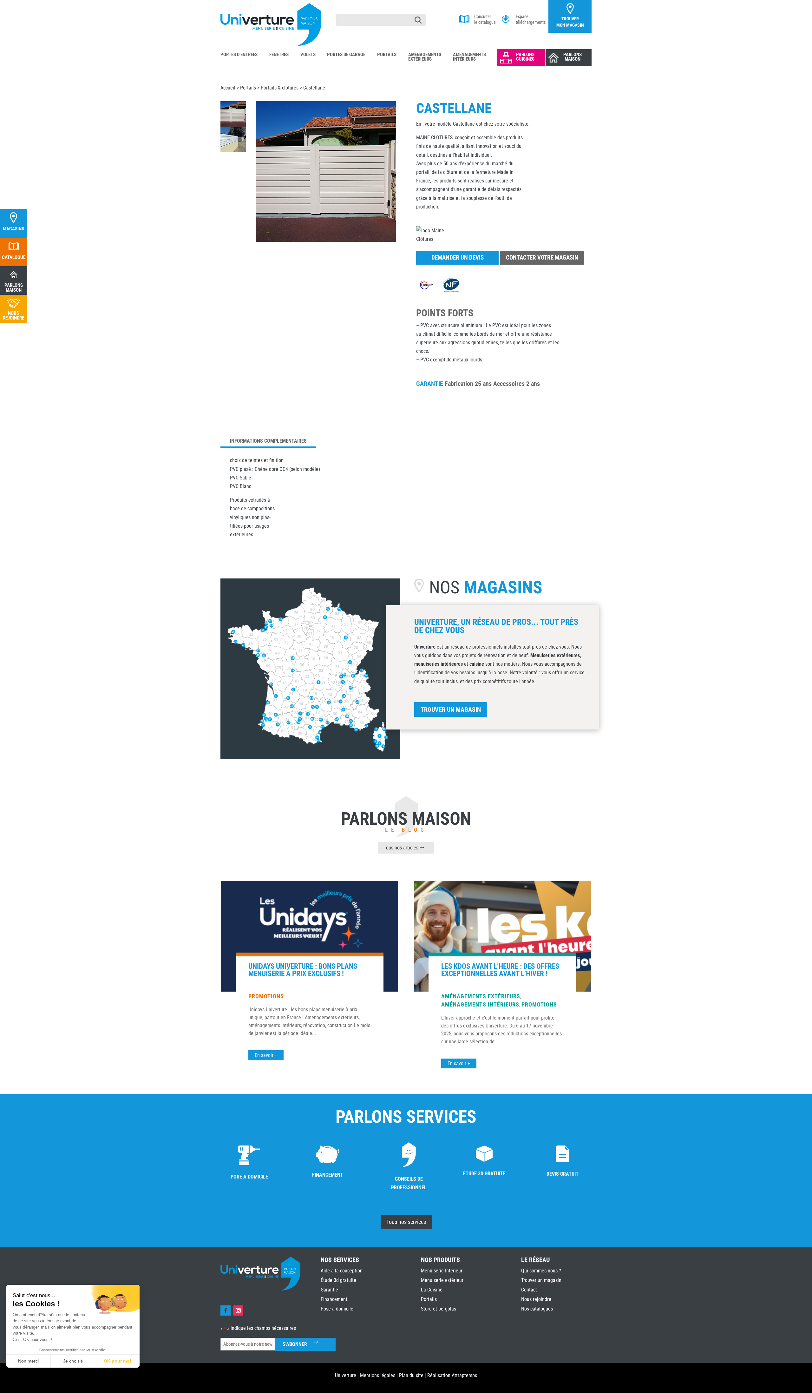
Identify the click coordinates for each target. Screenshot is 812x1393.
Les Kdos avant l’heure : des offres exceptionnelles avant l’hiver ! (500, 970)
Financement (334, 1299)
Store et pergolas (438, 1309)
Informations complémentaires (268, 441)
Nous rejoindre (536, 1299)
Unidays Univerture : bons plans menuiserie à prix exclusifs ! (302, 970)
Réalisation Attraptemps (452, 1375)
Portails (386, 54)
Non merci (28, 1360)
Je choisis (73, 1360)
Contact (529, 1290)
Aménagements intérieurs (480, 1004)
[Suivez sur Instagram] (238, 1310)
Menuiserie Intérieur (441, 1271)
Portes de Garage (346, 54)
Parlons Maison (572, 57)
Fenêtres (279, 54)
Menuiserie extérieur (442, 1280)
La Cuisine (431, 1290)
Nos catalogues (537, 1309)
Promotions (266, 996)
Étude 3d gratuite (338, 1280)
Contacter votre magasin (542, 257)
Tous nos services (406, 1221)
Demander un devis (457, 257)
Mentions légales (377, 1375)
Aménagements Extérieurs (424, 57)
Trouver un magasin (451, 709)
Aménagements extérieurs (480, 996)
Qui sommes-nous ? (541, 1271)
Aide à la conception (342, 1271)
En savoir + (266, 1055)
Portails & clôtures (279, 88)
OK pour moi (117, 1360)
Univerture (345, 1375)
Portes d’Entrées (239, 54)
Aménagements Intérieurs (469, 57)
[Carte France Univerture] (310, 757)
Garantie (329, 1290)
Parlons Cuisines (525, 57)
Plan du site (411, 1375)
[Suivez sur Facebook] (225, 1310)
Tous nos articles (401, 848)
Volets (308, 54)
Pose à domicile (337, 1309)
